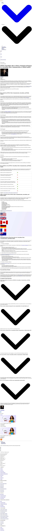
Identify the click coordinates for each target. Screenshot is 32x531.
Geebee (1, 524)
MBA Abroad (2, 486)
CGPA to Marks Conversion (3, 517)
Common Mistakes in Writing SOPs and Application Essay (10, 192)
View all (1, 414)
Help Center (1, 475)
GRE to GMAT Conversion (3, 513)
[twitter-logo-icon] (16, 448)
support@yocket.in (3, 443)
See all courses (2, 491)
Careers (1, 476)
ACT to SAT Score (2, 512)
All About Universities (3, 59)
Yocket (1, 527)
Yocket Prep (1, 528)
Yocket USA (1, 477)
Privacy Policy (2, 471)
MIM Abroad (2, 487)
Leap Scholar (2, 521)
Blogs (1, 501)
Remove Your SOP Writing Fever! (7, 210)
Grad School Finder (2, 502)
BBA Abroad (2, 494)
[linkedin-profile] (0, 412)
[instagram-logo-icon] (16, 449)
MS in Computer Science (3, 483)
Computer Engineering (3, 495)
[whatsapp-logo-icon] (16, 450)
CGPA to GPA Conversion (3, 509)
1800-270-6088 (3, 442)
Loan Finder (1, 505)
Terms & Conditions (2, 472)
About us (1, 468)
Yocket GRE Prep (2, 506)
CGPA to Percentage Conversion (4, 518)
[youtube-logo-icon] (16, 447)
